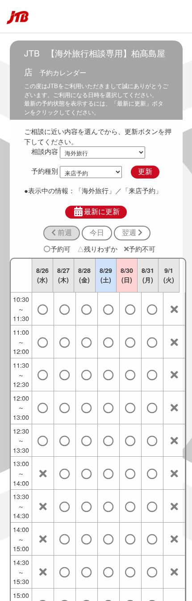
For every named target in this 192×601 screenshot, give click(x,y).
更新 (145, 171)
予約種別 (44, 171)
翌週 (130, 232)
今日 (97, 232)
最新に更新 (102, 211)
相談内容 (44, 151)
